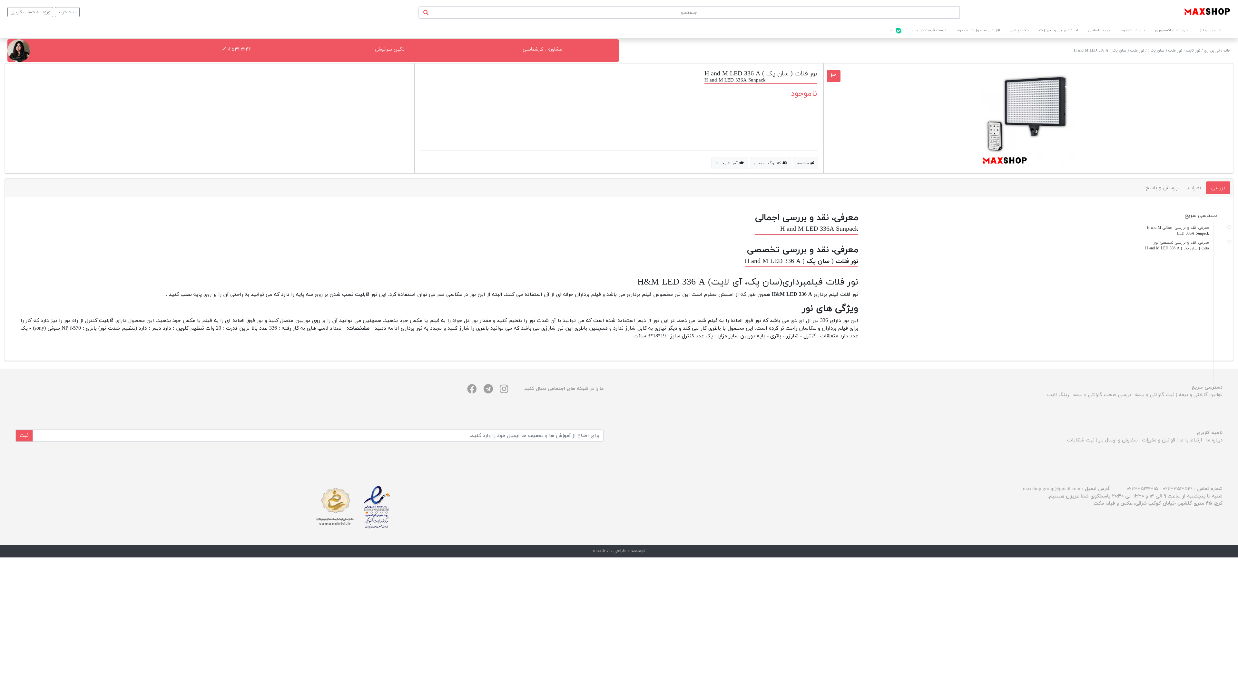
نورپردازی (1212, 50)
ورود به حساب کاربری (30, 12)
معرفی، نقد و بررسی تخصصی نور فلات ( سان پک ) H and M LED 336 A (1177, 245)
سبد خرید (67, 12)
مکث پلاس (1019, 30)
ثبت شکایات (1081, 440)
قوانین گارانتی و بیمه (1201, 395)
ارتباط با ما (1190, 440)
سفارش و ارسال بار (1118, 440)
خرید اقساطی (1099, 30)
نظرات (1194, 187)
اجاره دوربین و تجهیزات (1058, 30)
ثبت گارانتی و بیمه (1154, 395)
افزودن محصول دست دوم (978, 30)
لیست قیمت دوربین (929, 30)
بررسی (1218, 187)
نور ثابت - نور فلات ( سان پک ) (1174, 50)
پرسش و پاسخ (1162, 187)
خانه (1227, 50)
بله (893, 30)
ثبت (24, 435)
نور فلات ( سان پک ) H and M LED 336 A (1109, 50)
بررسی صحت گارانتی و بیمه (1102, 395)
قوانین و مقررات (1158, 440)
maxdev (601, 550)
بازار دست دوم (1133, 30)
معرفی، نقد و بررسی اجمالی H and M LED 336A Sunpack (1178, 230)
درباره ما (1214, 440)
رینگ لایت (1058, 395)
